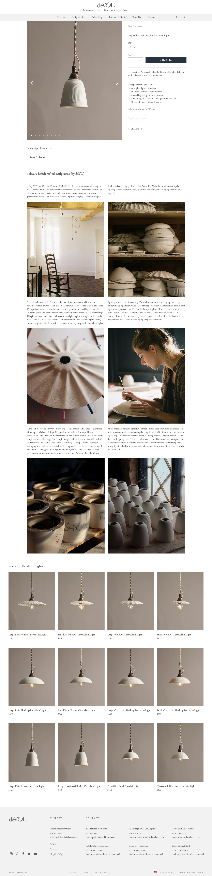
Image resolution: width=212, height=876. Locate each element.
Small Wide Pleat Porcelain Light (174, 634)
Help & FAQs (56, 854)
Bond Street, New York (96, 828)
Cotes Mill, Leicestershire (183, 828)
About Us (136, 17)
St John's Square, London (97, 845)
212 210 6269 (92, 833)
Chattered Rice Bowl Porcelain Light (176, 786)
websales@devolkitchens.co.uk (64, 836)
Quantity (131, 55)
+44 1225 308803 (180, 850)
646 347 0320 (56, 833)
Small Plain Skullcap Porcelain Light (76, 710)
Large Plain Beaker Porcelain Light (27, 786)
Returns (53, 849)
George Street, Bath (181, 845)
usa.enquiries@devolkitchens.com (101, 837)
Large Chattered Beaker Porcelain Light (79, 786)
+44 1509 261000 (180, 833)
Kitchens (61, 17)
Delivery (54, 844)
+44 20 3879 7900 (94, 850)
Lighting (138, 25)
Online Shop (97, 17)
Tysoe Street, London (138, 845)
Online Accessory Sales (60, 828)
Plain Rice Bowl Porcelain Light (123, 786)
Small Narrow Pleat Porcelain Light (76, 634)
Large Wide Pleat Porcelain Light (124, 634)
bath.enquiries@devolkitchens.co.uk (188, 854)
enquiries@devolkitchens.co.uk (186, 837)
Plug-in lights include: (137, 118)
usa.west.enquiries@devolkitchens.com (146, 837)
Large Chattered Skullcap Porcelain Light (129, 710)
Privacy (85, 872)
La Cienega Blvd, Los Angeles (142, 828)
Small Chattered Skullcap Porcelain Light (178, 710)
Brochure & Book (117, 17)
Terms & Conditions (102, 872)
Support (56, 818)
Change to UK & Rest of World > (190, 872)
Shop (130, 25)
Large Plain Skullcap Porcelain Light (27, 710)
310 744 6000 (135, 833)
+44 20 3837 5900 (137, 850)
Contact (151, 17)
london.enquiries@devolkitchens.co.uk (103, 854)
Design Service (78, 17)
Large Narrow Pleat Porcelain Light (27, 634)
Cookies (73, 872)
